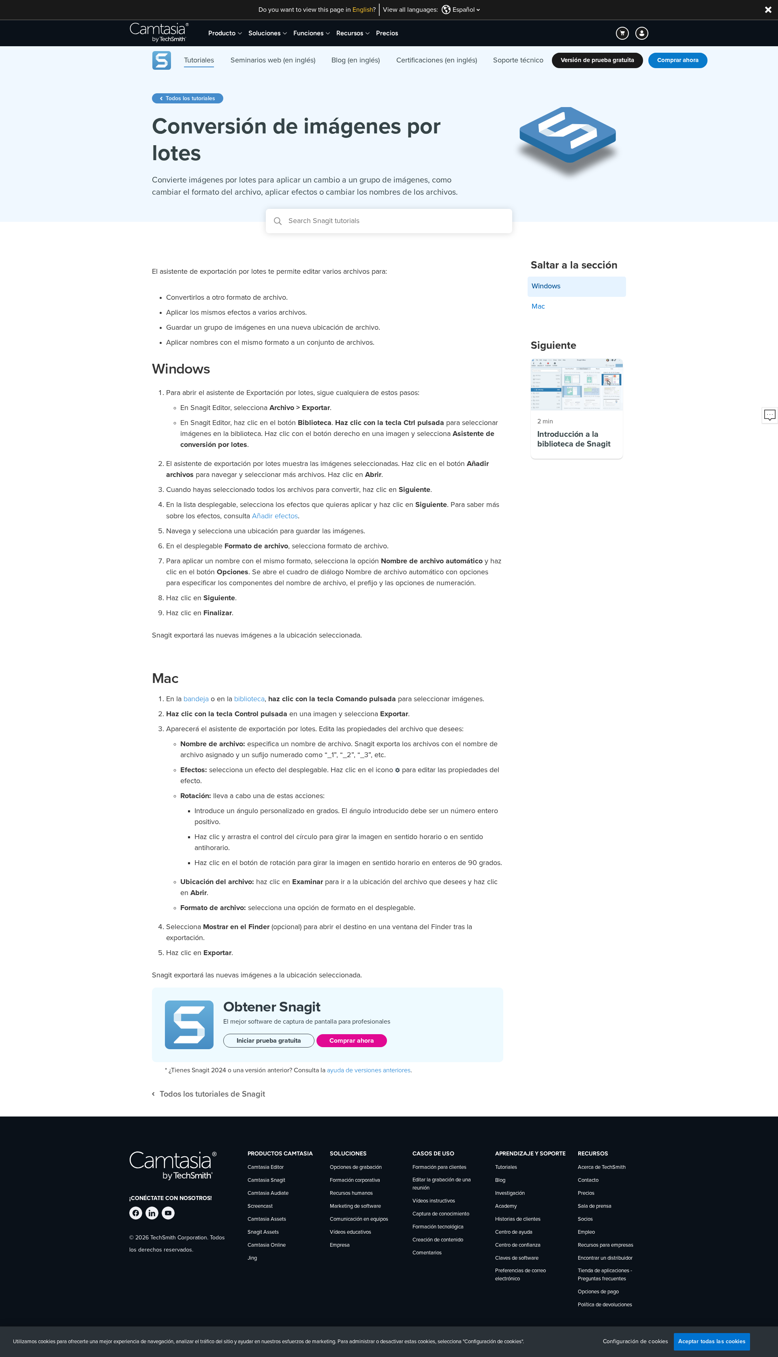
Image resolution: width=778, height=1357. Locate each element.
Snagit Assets (263, 1232)
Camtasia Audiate (268, 1193)
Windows (546, 286)
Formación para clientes (439, 1167)
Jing (252, 1258)
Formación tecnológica (438, 1227)
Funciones (308, 33)
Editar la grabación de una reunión (442, 1184)
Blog (500, 1180)
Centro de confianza (518, 1245)
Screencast (260, 1206)
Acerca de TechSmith (602, 1167)
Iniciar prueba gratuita (269, 1040)
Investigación (510, 1193)
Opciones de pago (598, 1292)
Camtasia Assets (267, 1219)
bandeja (196, 698)
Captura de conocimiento (441, 1214)
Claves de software (517, 1258)
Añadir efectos (275, 515)
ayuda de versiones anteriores (368, 1070)
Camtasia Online (267, 1245)
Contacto (588, 1180)
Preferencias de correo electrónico (520, 1275)
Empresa (340, 1245)
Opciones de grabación (356, 1167)
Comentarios (427, 1253)
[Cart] (622, 33)
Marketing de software (355, 1206)
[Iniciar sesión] (641, 33)
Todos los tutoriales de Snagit (212, 1094)
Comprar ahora (351, 1040)
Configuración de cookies (635, 1341)
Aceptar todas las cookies (712, 1341)
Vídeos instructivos (434, 1201)
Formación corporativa (355, 1180)
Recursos (349, 33)
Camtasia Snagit (266, 1180)
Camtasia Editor (266, 1167)
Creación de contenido (438, 1240)
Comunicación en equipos (359, 1219)
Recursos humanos (351, 1193)
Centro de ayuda (513, 1232)
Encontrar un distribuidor (605, 1258)
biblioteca (249, 698)
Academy (506, 1206)
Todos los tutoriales (190, 98)
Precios (387, 33)
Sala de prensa (594, 1206)
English (363, 9)
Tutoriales (506, 1167)
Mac (538, 306)
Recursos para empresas (605, 1245)
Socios (585, 1219)
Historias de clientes (518, 1219)
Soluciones (264, 33)
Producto (221, 33)
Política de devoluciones (605, 1305)
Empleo (586, 1232)
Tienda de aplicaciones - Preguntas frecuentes (605, 1275)
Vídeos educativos (350, 1232)
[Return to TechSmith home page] (159, 33)
